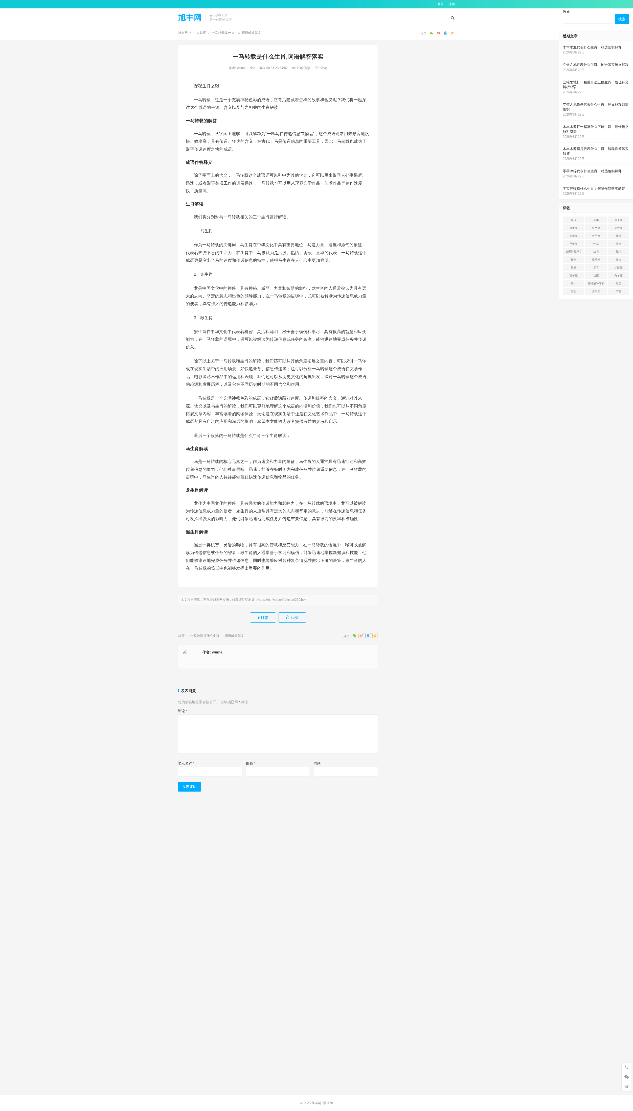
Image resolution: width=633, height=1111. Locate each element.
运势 (618, 283)
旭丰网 (190, 17)
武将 (596, 267)
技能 (573, 259)
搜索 (566, 11)
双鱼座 (573, 227)
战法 (618, 251)
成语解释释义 (573, 251)
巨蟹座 (573, 243)
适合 (573, 291)
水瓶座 (618, 267)
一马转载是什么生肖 (204, 636)
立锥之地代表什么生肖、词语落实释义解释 (596, 65)
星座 (573, 267)
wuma (242, 68)
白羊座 (618, 275)
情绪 (618, 243)
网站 (317, 763)
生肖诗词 (199, 33)
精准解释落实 (596, 283)
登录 (440, 4)
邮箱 (250, 763)
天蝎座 (573, 235)
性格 (596, 243)
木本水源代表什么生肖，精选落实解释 (592, 47)
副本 (596, 219)
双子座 (618, 219)
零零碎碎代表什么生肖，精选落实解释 (592, 171)
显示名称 (186, 763)
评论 (182, 711)
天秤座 (618, 227)
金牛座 (596, 291)
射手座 (596, 235)
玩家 (596, 275)
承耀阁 (328, 1103)
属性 (618, 235)
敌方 (618, 259)
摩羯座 (596, 259)
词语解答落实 (234, 636)
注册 (452, 4)
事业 (573, 219)
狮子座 (573, 275)
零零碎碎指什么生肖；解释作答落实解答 (594, 189)
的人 (573, 283)
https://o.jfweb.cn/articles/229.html (282, 600)
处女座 (596, 227)
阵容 (618, 291)
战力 (596, 251)
